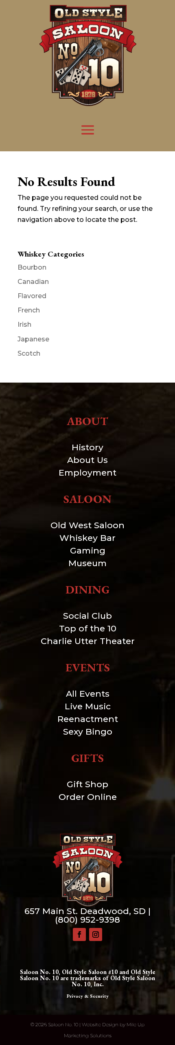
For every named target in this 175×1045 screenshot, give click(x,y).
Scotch (29, 353)
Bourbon (32, 267)
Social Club (87, 616)
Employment (87, 472)
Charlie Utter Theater (88, 641)
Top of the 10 (87, 628)
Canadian (33, 282)
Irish (24, 324)
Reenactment (87, 719)
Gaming (87, 550)
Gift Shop (87, 784)
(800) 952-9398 (87, 919)
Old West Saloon (87, 525)
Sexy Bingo (87, 731)
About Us (87, 460)
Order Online (88, 797)
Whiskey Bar (87, 538)
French (29, 310)
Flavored (32, 296)
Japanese (33, 339)
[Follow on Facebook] (79, 934)
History (87, 447)
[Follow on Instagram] (95, 934)
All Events (87, 694)
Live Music (88, 706)
